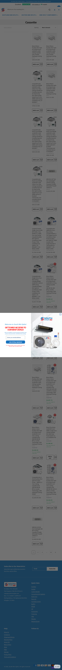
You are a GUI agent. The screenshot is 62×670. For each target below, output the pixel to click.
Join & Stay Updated (15, 342)
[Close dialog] (60, 314)
